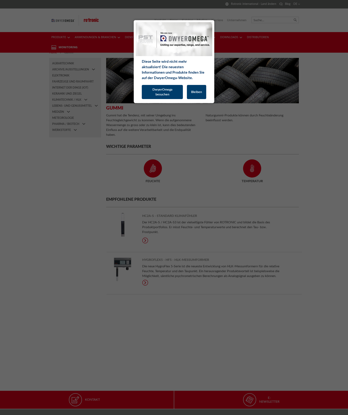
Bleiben (196, 92)
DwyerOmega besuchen (162, 92)
